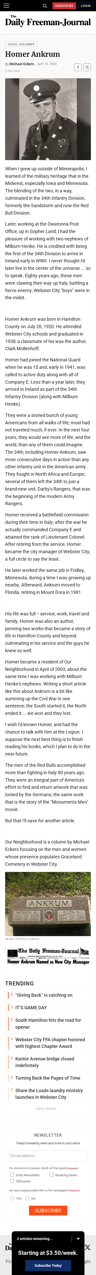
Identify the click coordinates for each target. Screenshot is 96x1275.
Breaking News (66, 1175)
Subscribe (64, 6)
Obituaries (23, 1181)
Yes (18, 1198)
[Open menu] (6, 5)
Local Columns (21, 44)
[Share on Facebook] (78, 67)
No (33, 1198)
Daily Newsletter (28, 1175)
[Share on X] (87, 67)
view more (46, 1108)
